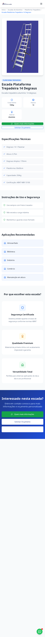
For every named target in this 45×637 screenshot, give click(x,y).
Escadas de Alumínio (15, 10)
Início (4, 10)
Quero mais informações (24, 124)
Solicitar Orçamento (22, 127)
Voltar (24, 429)
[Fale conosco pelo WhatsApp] (39, 631)
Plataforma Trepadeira (32, 10)
